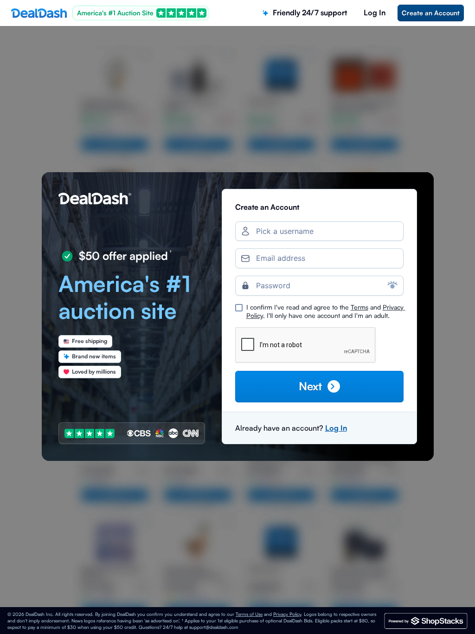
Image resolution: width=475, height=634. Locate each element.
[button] (319, 386)
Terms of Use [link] (249, 614)
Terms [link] (359, 307)
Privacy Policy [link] (287, 614)
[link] (431, 13)
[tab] (304, 13)
